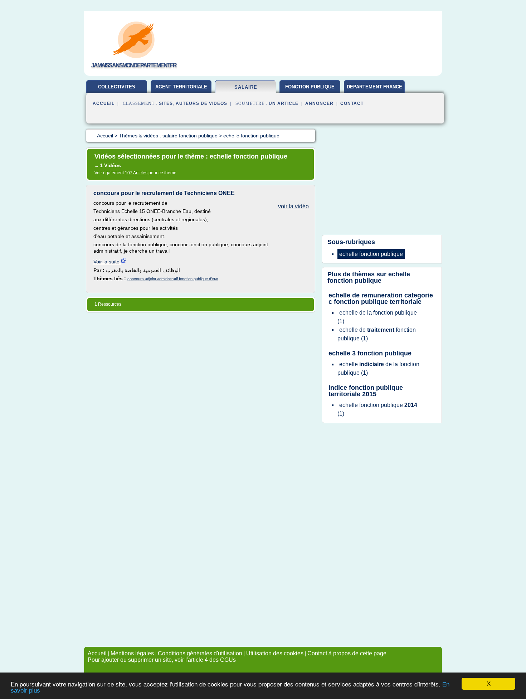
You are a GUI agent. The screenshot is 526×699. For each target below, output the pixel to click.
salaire (245, 87)
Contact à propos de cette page (346, 653)
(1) (377, 317)
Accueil (104, 103)
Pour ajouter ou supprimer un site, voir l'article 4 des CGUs (162, 660)
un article (283, 103)
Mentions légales (132, 653)
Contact (352, 103)
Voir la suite (107, 261)
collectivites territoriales (117, 89)
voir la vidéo (293, 206)
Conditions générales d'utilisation (200, 653)
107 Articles (136, 172)
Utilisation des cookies (274, 653)
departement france (374, 86)
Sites (166, 103)
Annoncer (319, 103)
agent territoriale (181, 86)
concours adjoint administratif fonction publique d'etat (172, 279)
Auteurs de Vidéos (201, 103)
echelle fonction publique (368, 277)
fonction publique (310, 86)
